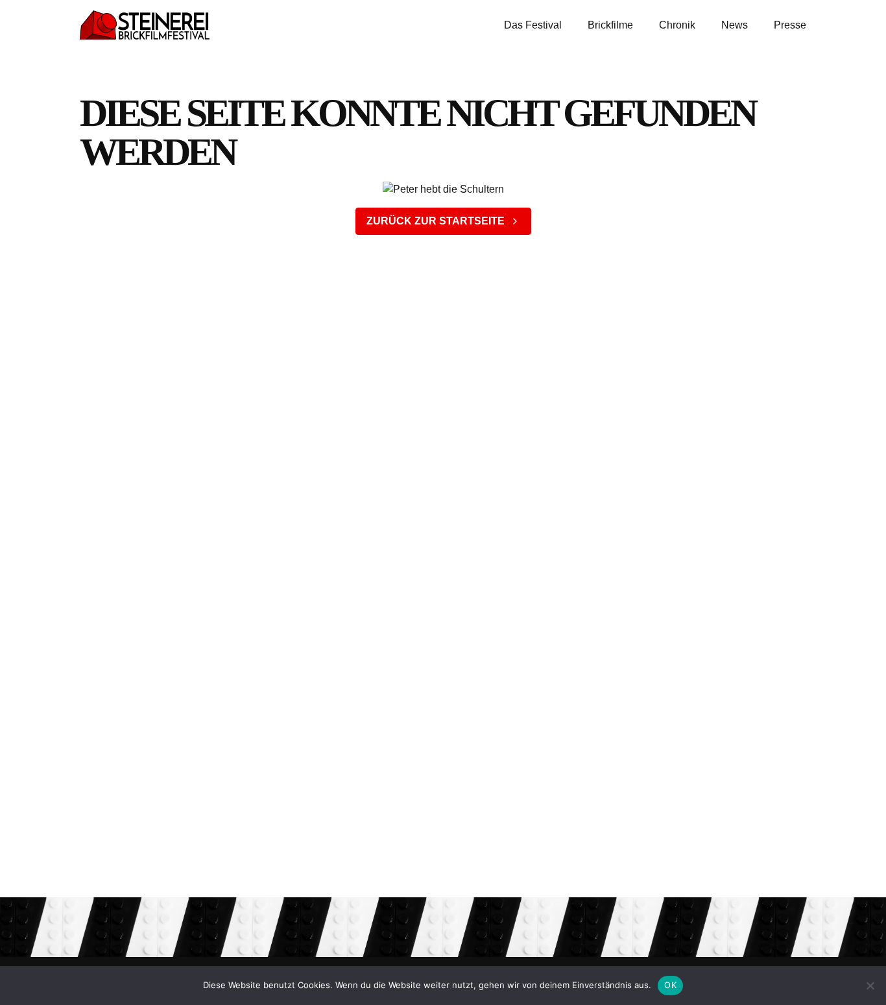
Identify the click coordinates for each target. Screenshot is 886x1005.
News (734, 24)
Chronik (677, 24)
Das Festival (533, 24)
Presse (790, 24)
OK (670, 985)
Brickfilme (610, 24)
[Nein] (869, 985)
